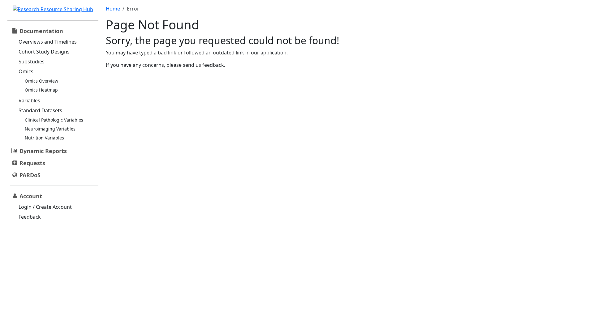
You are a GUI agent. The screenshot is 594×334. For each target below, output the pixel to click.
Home (113, 8)
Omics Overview (41, 81)
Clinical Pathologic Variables (54, 120)
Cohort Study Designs (44, 51)
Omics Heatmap (41, 90)
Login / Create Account (45, 206)
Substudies (32, 61)
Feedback (30, 216)
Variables (29, 100)
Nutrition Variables (44, 138)
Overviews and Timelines (48, 41)
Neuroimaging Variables (50, 129)
